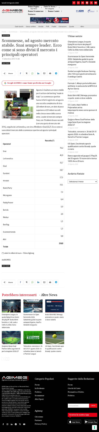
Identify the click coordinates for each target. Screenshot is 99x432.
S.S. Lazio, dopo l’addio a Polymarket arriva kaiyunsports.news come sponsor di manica (82, 109)
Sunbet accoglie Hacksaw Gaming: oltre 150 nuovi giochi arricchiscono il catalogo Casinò (82, 74)
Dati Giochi (19, 26)
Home (4, 32)
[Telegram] (87, 2)
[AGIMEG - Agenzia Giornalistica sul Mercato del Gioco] (12, 11)
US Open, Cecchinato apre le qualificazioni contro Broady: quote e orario (54, 348)
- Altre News (48, 295)
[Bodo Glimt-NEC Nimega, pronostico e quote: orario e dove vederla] (54, 305)
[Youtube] (95, 2)
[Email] (44, 73)
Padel (54, 26)
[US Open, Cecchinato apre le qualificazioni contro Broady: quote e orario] (54, 337)
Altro (82, 26)
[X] (91, 2)
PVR (47, 26)
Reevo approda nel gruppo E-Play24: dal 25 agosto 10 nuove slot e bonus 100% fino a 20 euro (82, 158)
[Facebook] (73, 2)
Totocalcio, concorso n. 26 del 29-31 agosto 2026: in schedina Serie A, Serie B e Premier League (82, 134)
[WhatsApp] (32, 73)
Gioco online (31, 26)
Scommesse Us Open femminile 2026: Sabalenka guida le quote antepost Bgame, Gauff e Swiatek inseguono (32, 320)
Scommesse (13, 32)
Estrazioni (63, 26)
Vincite (40, 26)
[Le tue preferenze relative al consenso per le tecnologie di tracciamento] (94, 427)
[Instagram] (78, 2)
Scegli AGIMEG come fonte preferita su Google (29, 83)
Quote (71, 26)
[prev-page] (3, 359)
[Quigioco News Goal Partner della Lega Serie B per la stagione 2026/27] (11, 337)
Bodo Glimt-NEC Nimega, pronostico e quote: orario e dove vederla (54, 317)
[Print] (50, 73)
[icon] (74, 424)
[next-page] (7, 359)
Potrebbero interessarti (19, 295)
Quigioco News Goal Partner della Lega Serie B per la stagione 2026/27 (11, 348)
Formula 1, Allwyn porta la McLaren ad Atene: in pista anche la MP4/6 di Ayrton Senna (82, 86)
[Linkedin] (82, 2)
